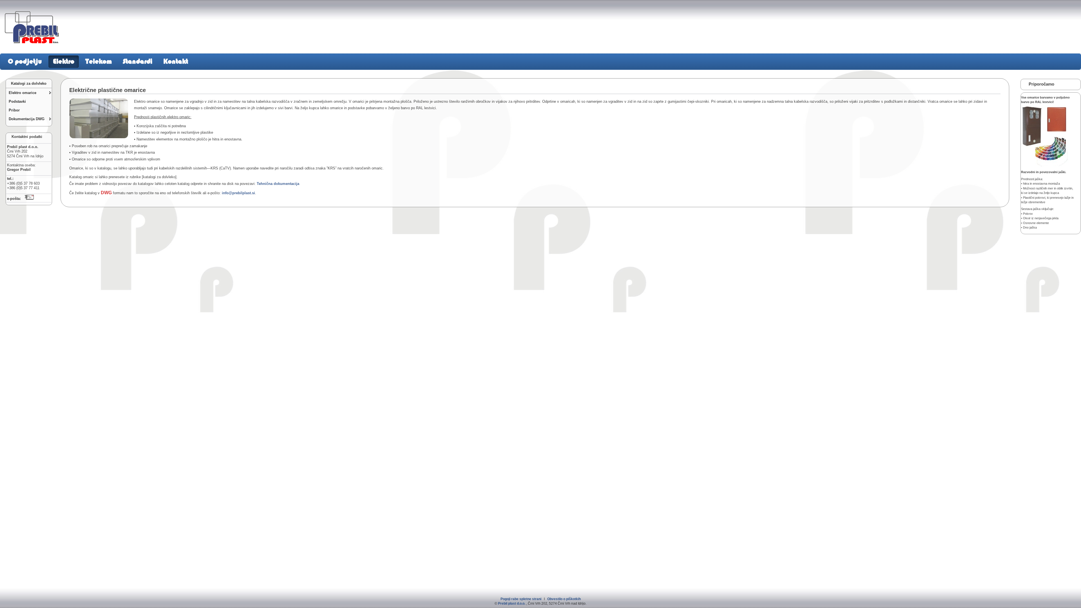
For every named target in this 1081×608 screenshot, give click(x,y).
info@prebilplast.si (238, 193)
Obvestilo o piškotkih (564, 599)
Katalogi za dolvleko (27, 83)
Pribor (14, 110)
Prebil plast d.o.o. (511, 603)
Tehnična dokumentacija (277, 184)
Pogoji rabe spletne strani (521, 599)
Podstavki (17, 101)
